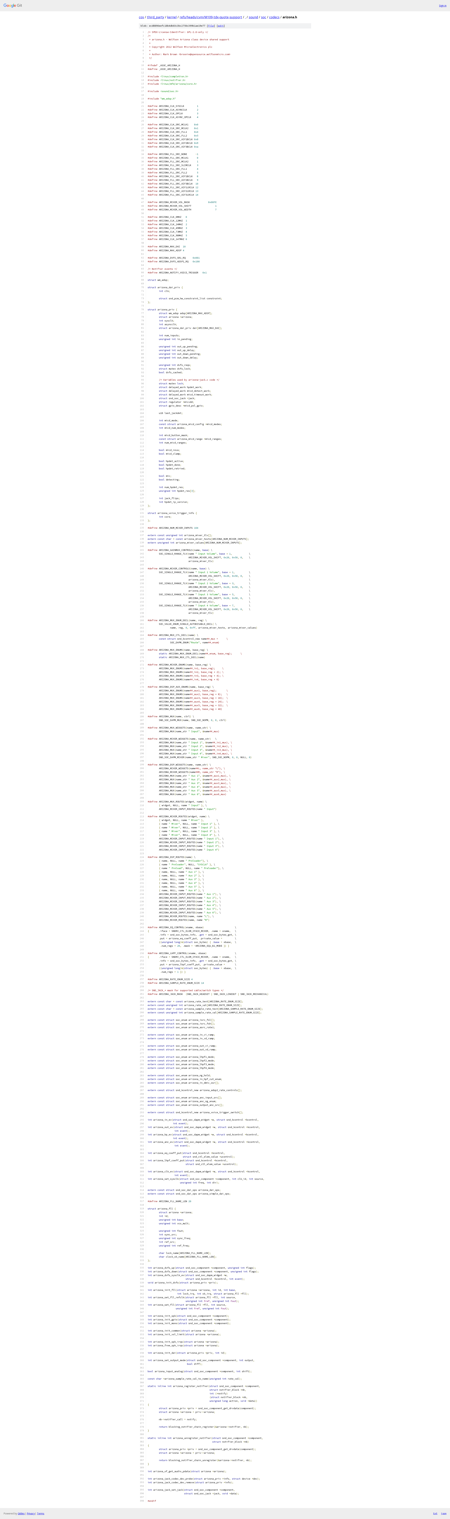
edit (221, 25)
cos (141, 17)
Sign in (442, 5)
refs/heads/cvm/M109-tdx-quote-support (211, 17)
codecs (274, 17)
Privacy (31, 1513)
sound (253, 17)
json (443, 1513)
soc (263, 17)
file (211, 25)
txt (435, 1513)
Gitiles (21, 1513)
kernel (172, 17)
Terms (40, 1513)
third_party (155, 17)
